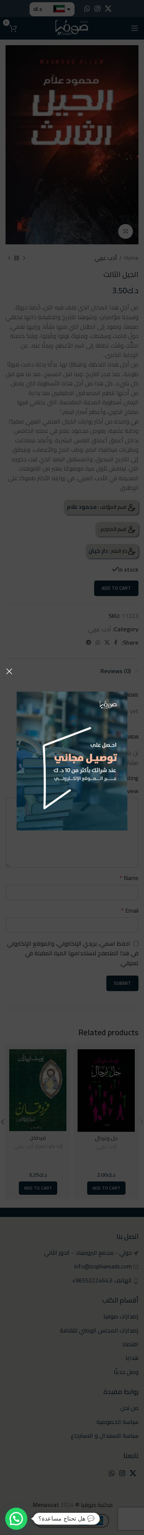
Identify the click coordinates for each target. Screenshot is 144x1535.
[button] (16, 1519)
